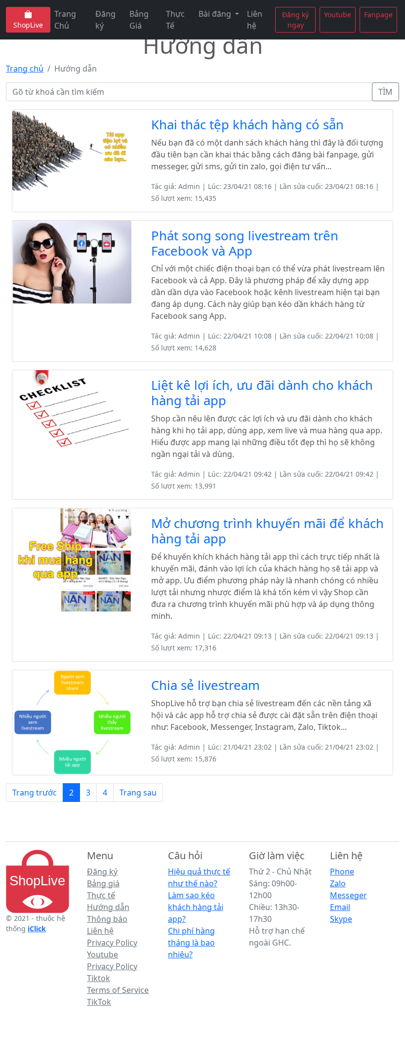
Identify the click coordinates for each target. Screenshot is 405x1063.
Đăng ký (105, 19)
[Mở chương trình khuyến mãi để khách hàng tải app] (71, 559)
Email (340, 907)
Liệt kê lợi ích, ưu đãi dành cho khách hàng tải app (262, 393)
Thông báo (107, 918)
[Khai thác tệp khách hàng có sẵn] (71, 149)
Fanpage (378, 14)
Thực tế (101, 895)
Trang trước (34, 792)
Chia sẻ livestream (205, 685)
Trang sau (138, 792)
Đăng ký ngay (295, 20)
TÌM (385, 91)
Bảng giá (103, 883)
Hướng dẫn (108, 907)
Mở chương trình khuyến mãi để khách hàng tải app (267, 531)
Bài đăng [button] (216, 13)
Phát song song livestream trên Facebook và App (244, 243)
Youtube (337, 14)
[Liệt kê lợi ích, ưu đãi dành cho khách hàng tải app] (71, 408)
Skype (341, 918)
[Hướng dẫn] (37, 880)
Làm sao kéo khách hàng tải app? (195, 907)
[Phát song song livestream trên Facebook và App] (71, 261)
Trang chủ (24, 68)
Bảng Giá (139, 19)
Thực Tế (175, 19)
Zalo (338, 883)
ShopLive (28, 25)
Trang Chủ (65, 19)
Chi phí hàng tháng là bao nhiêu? (191, 942)
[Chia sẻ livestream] (71, 721)
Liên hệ (254, 19)
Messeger (348, 895)
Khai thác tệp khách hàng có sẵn (247, 124)
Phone (342, 871)
